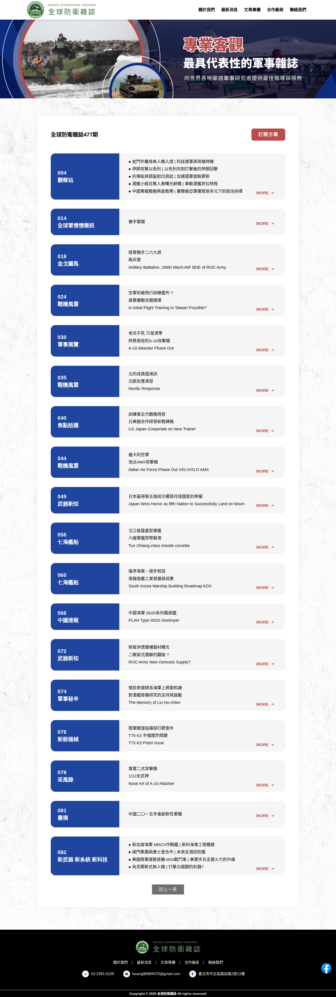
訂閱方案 (268, 134)
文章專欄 (252, 10)
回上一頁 (168, 889)
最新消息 (229, 10)
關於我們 (206, 10)
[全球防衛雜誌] (62, 9)
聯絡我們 (298, 10)
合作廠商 (275, 10)
